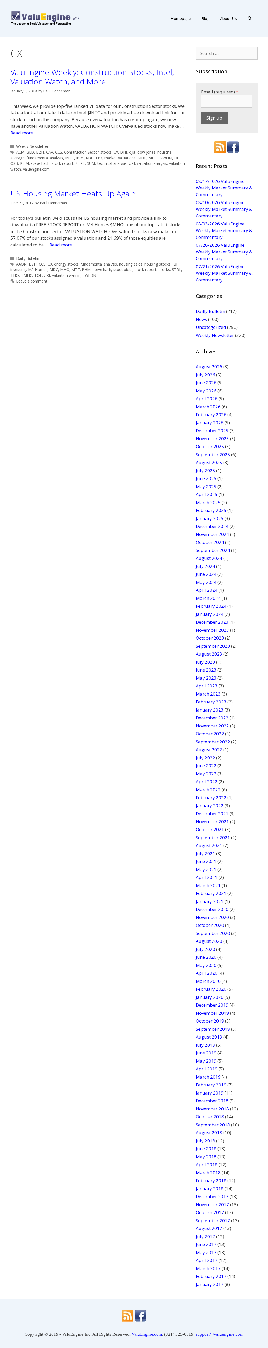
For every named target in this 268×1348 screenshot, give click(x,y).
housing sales (130, 264)
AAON (21, 264)
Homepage (181, 18)
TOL (38, 275)
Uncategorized (211, 327)
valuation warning (67, 275)
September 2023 (213, 646)
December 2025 (212, 430)
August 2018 (209, 1133)
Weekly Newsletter (32, 146)
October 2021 (210, 829)
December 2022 (212, 718)
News (201, 319)
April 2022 (206, 782)
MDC (142, 157)
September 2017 (213, 1220)
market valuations (120, 157)
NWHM (166, 157)
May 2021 (206, 869)
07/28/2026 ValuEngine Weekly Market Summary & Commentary (224, 251)
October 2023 (210, 638)
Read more (21, 133)
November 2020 (212, 917)
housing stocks (157, 264)
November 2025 (212, 439)
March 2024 (208, 598)
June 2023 (206, 670)
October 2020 (210, 925)
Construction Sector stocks (87, 152)
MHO (153, 157)
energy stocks (66, 264)
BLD (30, 152)
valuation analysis (152, 163)
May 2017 (206, 1252)
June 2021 (206, 861)
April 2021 (206, 877)
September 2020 (213, 933)
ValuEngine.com (147, 1334)
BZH (40, 152)
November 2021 (212, 822)
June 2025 (206, 478)
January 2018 (210, 1189)
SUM (91, 163)
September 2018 (213, 1125)
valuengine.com (36, 169)
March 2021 (208, 885)
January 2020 (210, 997)
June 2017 (206, 1244)
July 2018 (205, 1141)
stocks (164, 269)
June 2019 (206, 1053)
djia (132, 152)
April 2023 (206, 686)
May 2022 (206, 774)
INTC (69, 157)
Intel (80, 157)
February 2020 (211, 989)
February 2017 (211, 1276)
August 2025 (209, 462)
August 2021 (209, 845)
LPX (99, 157)
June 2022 (206, 766)
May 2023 (206, 678)
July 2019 (205, 1045)
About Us (228, 18)
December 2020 (212, 909)
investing (18, 269)
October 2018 (210, 1117)
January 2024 (210, 614)
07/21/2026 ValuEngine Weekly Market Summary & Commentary (224, 273)
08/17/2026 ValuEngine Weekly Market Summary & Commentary (224, 188)
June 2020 (206, 957)
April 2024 (206, 590)
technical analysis (112, 163)
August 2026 (209, 367)
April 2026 (206, 399)
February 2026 (211, 414)
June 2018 (206, 1149)
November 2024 (212, 534)
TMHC (26, 275)
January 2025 (210, 518)
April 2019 (206, 1069)
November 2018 (212, 1109)
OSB (14, 163)
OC (177, 157)
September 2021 (213, 837)
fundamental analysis (45, 157)
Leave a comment (31, 281)
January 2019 (210, 1093)
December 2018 (212, 1101)
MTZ (75, 269)
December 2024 (212, 526)
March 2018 (208, 1173)
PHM (24, 163)
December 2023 (212, 622)
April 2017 (206, 1260)
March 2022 (208, 790)
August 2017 (209, 1228)
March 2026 (208, 407)
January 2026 (210, 423)
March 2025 (208, 502)
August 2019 (209, 1037)
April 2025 (206, 494)
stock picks (122, 269)
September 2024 (213, 550)
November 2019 (212, 1013)
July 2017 (205, 1236)
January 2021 (210, 901)
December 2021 (212, 813)
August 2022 (209, 750)
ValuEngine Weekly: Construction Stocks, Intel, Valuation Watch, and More (92, 77)
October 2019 (210, 1021)
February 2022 (211, 797)
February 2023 (211, 702)
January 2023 (210, 710)
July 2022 (205, 758)
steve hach (40, 163)
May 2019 (206, 1061)
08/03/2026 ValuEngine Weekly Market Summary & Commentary (224, 230)
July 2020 (205, 949)
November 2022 (212, 726)
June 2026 (206, 383)
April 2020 (206, 973)
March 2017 (208, 1268)
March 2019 (208, 1077)
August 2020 (209, 941)
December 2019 (212, 1005)
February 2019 (211, 1085)
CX (116, 152)
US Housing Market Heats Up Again (73, 193)
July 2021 (205, 853)
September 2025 (213, 455)
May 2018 (206, 1157)
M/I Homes (37, 269)
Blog (206, 18)
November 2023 (212, 630)
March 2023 (208, 694)
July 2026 (205, 375)
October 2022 (210, 734)
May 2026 (206, 391)
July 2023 (205, 662)
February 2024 (211, 606)
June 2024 (206, 574)
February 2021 (211, 893)
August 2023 (209, 654)
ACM (20, 152)
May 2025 (206, 486)
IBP (175, 264)
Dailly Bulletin (27, 258)
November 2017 (212, 1205)
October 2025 (210, 446)
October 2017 (210, 1212)
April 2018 (206, 1164)
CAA (49, 152)
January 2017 (210, 1284)
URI (132, 163)
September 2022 (213, 742)
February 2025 (211, 510)
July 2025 (205, 470)
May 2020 (206, 965)
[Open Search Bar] (250, 18)
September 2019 (213, 1029)
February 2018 (211, 1180)
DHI (123, 152)
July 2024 (205, 566)
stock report (63, 163)
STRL (80, 163)
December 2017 (212, 1196)
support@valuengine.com (219, 1334)
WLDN (90, 275)
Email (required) (219, 92)
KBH (90, 157)
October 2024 (210, 542)
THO (14, 275)
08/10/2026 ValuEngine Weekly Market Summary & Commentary (224, 209)
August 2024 (209, 558)
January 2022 (210, 806)
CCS (58, 152)
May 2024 (206, 582)
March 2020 (208, 981)
